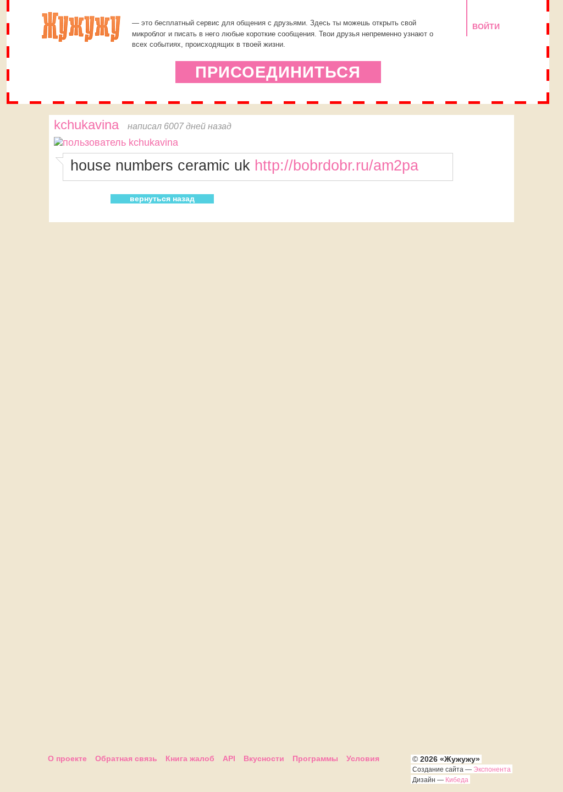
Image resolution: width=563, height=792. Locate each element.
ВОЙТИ (486, 26)
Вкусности (264, 758)
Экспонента (492, 769)
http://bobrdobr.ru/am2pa (336, 165)
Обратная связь (126, 758)
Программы (315, 758)
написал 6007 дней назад (179, 126)
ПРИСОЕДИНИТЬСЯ (278, 72)
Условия (362, 758)
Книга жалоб (189, 758)
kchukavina (86, 125)
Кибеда (456, 780)
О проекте (67, 758)
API (229, 758)
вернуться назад (162, 198)
